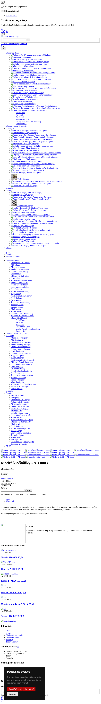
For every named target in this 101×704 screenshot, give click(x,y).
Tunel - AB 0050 (12, 557)
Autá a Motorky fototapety (21, 344)
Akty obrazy (16, 265)
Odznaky (9, 391)
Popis (8, 499)
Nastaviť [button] (12, 694)
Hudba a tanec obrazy (19, 283)
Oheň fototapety (17, 367)
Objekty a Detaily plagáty (21, 422)
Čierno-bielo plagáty (19, 404)
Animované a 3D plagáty (20, 400)
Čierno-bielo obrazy (18, 300)
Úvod (8, 252)
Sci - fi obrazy (16, 289)
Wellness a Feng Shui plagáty (22, 442)
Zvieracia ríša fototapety (20, 386)
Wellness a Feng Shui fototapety (23, 384)
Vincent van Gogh (23, 327)
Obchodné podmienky (14, 635)
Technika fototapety (18, 378)
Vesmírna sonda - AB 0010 (17, 604)
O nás (8, 633)
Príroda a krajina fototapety (21, 371)
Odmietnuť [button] (29, 689)
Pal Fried (19, 322)
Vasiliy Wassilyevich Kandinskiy (28, 329)
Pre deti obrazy (17, 298)
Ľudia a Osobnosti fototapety (22, 364)
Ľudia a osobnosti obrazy (20, 287)
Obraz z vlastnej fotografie (16, 333)
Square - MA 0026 (13, 592)
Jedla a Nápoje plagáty (19, 408)
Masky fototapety (17, 358)
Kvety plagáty (16, 411)
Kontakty (9, 640)
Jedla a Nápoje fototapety (21, 349)
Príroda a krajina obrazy (20, 291)
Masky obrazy (16, 311)
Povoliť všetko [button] (15, 689)
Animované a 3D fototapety (22, 342)
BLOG (8, 446)
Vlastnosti (10, 501)
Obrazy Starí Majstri (19, 318)
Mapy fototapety (17, 355)
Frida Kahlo (20, 320)
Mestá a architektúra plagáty (22, 420)
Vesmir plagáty (16, 437)
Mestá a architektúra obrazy (21, 296)
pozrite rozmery (7, 479)
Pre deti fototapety (18, 369)
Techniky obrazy (17, 305)
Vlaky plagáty (16, 439)
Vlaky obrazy (16, 274)
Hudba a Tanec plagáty (20, 406)
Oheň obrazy (16, 309)
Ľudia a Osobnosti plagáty (21, 415)
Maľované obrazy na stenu (21, 280)
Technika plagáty (17, 435)
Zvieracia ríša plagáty (19, 444)
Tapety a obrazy (12, 642)
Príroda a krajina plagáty (20, 428)
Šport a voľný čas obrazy (20, 302)
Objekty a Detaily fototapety (22, 362)
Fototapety (10, 336)
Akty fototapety (17, 340)
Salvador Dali (21, 331)
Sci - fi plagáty (16, 431)
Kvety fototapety (17, 351)
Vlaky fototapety (17, 382)
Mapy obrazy (16, 294)
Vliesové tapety (17, 389)
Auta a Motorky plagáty (20, 402)
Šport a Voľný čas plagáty (21, 433)
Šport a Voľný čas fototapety (22, 375)
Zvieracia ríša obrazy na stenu (22, 316)
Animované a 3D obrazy (20, 263)
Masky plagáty (16, 417)
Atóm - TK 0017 (12, 616)
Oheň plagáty (16, 424)
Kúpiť (29, 490)
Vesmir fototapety (18, 380)
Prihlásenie (12, 15)
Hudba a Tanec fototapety (21, 347)
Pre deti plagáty (17, 426)
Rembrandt (20, 325)
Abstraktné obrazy (18, 267)
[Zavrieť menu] (3, 2)
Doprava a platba (12, 637)
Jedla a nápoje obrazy (19, 285)
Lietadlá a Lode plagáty (20, 413)
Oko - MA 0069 (12, 569)
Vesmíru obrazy (17, 307)
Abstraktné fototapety (19, 338)
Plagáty (9, 254)
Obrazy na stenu (12, 260)
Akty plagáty (16, 397)
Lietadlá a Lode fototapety (21, 353)
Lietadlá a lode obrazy (19, 271)
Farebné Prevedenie (8, 483)
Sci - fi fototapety (17, 373)
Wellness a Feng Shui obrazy (22, 313)
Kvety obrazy (16, 278)
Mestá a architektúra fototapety (23, 360)
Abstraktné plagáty (13, 256)
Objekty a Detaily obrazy (20, 276)
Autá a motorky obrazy (20, 269)
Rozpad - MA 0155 (13, 581)
